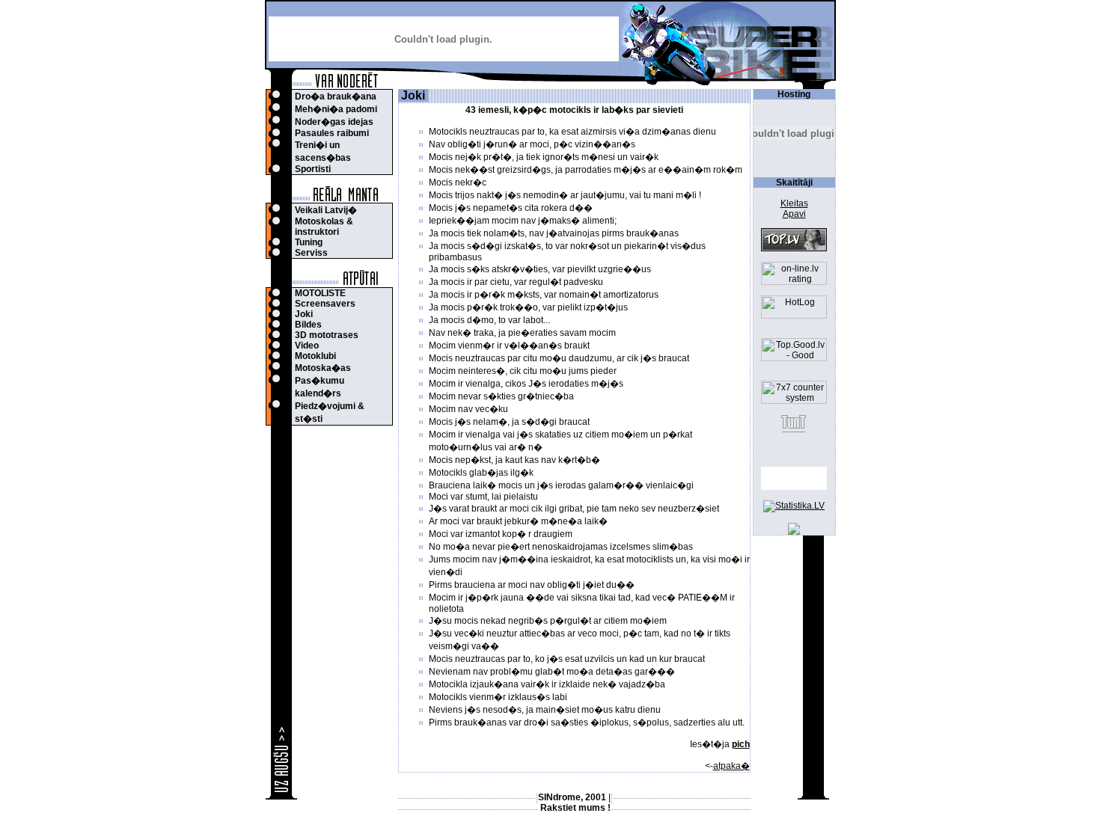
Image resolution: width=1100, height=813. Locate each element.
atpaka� (731, 766)
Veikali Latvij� (326, 210)
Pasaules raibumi (332, 133)
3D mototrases (326, 335)
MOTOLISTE (320, 293)
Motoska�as (323, 368)
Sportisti (313, 169)
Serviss (311, 253)
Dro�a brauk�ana (335, 96)
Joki (304, 314)
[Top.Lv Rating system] (794, 248)
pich (741, 744)
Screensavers (325, 303)
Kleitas (794, 203)
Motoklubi (315, 356)
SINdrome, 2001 (572, 797)
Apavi (794, 214)
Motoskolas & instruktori (324, 226)
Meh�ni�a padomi (336, 109)
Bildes (308, 324)
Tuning (309, 242)
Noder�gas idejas (334, 122)
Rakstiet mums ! (575, 808)
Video (307, 345)
